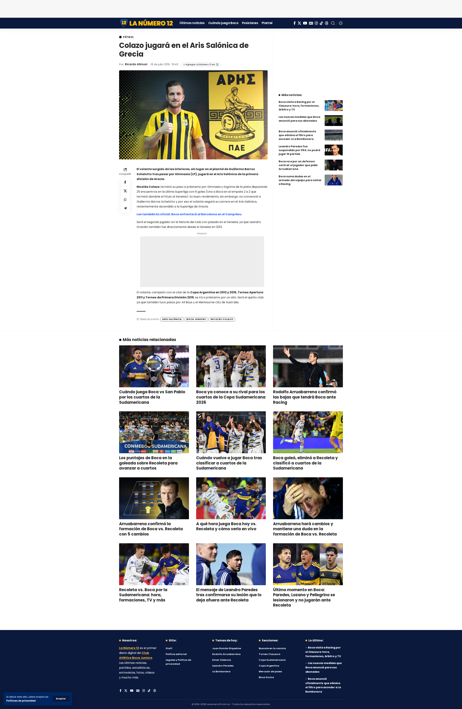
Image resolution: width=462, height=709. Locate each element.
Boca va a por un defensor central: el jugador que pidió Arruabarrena (298, 165)
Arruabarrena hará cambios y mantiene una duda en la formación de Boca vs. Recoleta (305, 529)
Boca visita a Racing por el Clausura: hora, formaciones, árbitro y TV (299, 105)
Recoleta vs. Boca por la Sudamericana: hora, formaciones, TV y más (143, 595)
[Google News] (311, 23)
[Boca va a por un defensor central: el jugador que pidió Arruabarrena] (334, 165)
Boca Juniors (196, 319)
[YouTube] (305, 23)
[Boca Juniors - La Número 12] (146, 23)
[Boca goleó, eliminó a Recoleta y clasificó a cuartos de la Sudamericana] (308, 432)
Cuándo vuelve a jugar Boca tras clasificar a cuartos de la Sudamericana (229, 463)
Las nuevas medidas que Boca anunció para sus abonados (299, 119)
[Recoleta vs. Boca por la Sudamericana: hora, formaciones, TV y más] (154, 564)
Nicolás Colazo (222, 319)
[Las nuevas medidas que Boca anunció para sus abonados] (334, 120)
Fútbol (128, 37)
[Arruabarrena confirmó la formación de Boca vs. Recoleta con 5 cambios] (154, 498)
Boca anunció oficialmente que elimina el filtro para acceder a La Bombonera (297, 135)
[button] (60, 699)
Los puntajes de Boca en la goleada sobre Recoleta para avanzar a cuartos (148, 463)
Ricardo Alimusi (136, 64)
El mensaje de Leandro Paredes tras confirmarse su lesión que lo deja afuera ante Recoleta (228, 595)
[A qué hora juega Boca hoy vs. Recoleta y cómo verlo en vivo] (231, 498)
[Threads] (326, 23)
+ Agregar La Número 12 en (199, 64)
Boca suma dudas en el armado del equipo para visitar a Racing (300, 180)
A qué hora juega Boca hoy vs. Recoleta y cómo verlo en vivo (226, 526)
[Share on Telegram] (125, 208)
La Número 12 (129, 648)
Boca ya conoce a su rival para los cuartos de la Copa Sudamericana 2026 (230, 397)
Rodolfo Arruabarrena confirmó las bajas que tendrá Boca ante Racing (304, 397)
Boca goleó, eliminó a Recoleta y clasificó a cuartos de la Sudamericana (305, 463)
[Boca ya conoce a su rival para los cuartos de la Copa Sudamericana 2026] (231, 366)
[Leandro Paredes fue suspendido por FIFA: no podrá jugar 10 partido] (334, 150)
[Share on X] (125, 191)
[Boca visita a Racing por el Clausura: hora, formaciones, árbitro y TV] (334, 105)
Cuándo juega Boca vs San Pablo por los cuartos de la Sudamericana (152, 397)
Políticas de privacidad (21, 700)
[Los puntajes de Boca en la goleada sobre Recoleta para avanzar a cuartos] (154, 432)
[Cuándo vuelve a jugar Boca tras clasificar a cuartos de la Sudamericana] (231, 432)
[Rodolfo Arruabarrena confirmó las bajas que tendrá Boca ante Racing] (308, 366)
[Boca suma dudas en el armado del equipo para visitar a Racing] (334, 180)
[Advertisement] (231, 8)
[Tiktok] (321, 23)
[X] (299, 23)
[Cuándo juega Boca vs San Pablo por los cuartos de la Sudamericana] (154, 366)
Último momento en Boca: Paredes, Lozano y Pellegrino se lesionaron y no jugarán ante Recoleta (304, 597)
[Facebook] (295, 23)
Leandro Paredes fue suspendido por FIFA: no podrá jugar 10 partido (299, 150)
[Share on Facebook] (125, 182)
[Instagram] (316, 23)
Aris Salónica (172, 319)
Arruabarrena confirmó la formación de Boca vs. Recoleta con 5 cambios (151, 529)
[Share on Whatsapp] (125, 199)
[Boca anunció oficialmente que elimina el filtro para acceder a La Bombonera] (334, 135)
